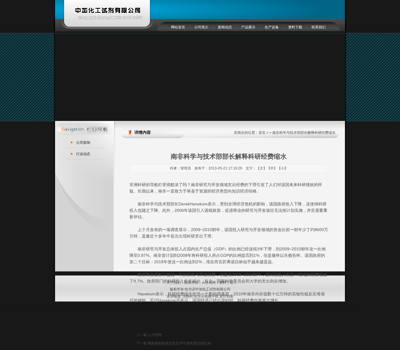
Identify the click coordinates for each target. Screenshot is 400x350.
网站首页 (178, 27)
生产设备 (272, 27)
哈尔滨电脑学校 (206, 296)
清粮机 (187, 296)
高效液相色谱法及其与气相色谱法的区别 (179, 343)
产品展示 (248, 27)
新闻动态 (225, 27)
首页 (262, 133)
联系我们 (319, 27)
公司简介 (201, 27)
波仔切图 (226, 296)
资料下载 (295, 27)
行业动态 (83, 154)
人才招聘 (155, 335)
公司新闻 (83, 143)
